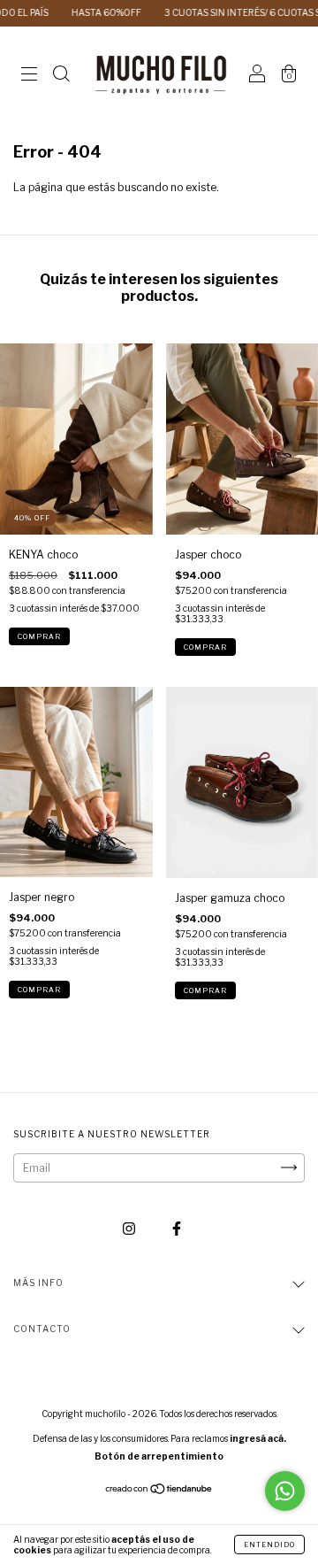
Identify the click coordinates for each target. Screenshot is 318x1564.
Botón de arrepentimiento (159, 1456)
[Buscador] (61, 76)
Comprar (39, 636)
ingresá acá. (258, 1438)
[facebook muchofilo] (177, 1228)
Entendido (269, 1544)
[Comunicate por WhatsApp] (285, 1491)
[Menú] (29, 76)
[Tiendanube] (159, 1491)
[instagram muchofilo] (130, 1228)
